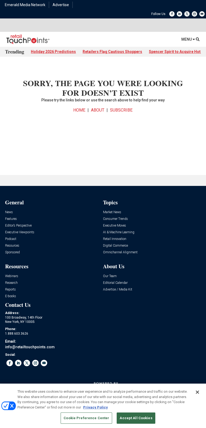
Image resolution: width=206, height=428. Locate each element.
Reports (10, 289)
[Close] (197, 392)
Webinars (11, 276)
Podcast (10, 239)
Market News (112, 212)
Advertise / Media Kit (117, 289)
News (9, 212)
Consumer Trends (115, 219)
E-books (10, 296)
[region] (103, 406)
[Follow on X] (187, 14)
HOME (79, 110)
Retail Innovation (114, 239)
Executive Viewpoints (19, 232)
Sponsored (12, 252)
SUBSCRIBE (121, 110)
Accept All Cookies (136, 418)
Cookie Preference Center (86, 418)
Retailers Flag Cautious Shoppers (112, 51)
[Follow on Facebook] (172, 14)
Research (11, 283)
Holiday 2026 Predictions (53, 51)
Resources (12, 245)
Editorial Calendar (115, 283)
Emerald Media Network (25, 5)
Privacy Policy (95, 407)
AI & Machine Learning (118, 232)
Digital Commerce (115, 245)
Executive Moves (114, 225)
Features (11, 219)
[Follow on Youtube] (202, 14)
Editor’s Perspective (18, 225)
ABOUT (97, 110)
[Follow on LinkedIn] (179, 14)
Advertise (61, 5)
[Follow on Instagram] (194, 14)
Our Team (110, 276)
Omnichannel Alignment (120, 252)
